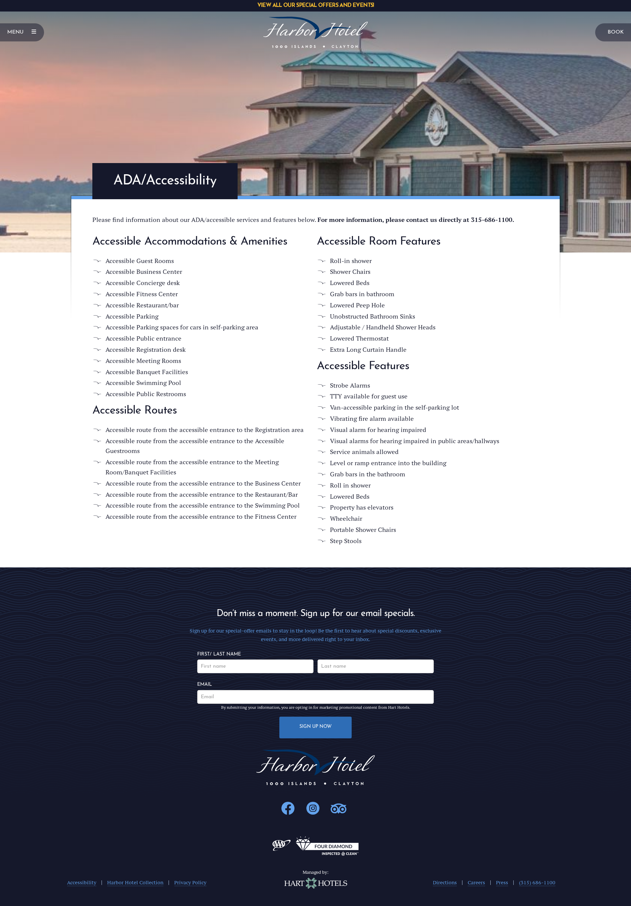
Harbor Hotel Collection (135, 882)
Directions (445, 882)
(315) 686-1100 (537, 882)
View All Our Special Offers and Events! (315, 5)
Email (204, 684)
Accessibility (81, 882)
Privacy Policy (190, 882)
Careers (476, 882)
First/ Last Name (219, 654)
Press (502, 882)
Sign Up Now (315, 726)
